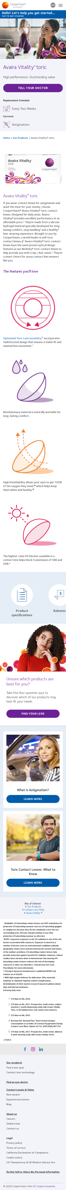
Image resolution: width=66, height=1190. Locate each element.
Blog (8, 1104)
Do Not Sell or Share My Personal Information (33, 1172)
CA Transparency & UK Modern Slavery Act (30, 1162)
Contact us (12, 1128)
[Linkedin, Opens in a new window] (41, 1050)
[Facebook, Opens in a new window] (25, 1050)
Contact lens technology (20, 1072)
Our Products (20, 138)
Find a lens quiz (15, 1067)
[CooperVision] (33, 5)
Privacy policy (14, 1143)
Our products (14, 1062)
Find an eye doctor (17, 1082)
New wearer (13, 1094)
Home (6, 138)
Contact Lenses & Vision (20, 1090)
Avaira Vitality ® (34, 913)
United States (53, 5)
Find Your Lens (33, 713)
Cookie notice (14, 1157)
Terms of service (16, 1148)
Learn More (33, 799)
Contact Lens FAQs (34, 910)
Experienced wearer (17, 1099)
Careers (10, 1119)
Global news (13, 1123)
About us (11, 1114)
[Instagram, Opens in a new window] (33, 1050)
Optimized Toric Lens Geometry (23, 338)
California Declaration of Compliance (27, 1152)
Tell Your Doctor (33, 87)
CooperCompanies (45, 1186)
